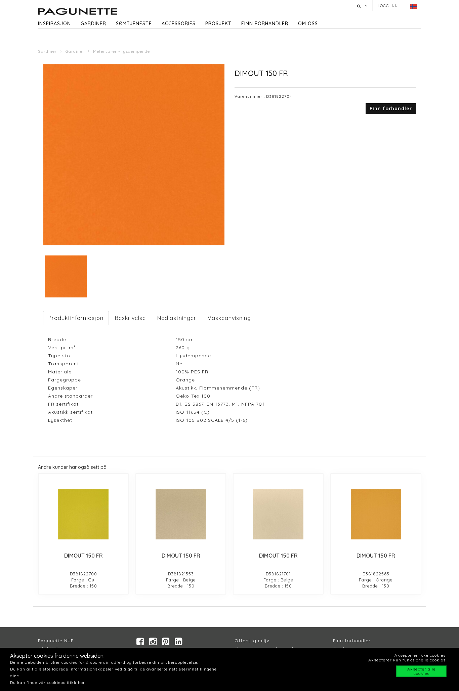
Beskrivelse (130, 318)
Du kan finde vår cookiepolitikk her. (48, 682)
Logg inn (388, 5)
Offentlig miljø (252, 640)
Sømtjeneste (134, 24)
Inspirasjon (54, 24)
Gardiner (93, 24)
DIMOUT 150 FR (83, 555)
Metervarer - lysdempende (121, 51)
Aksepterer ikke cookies (420, 655)
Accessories (179, 24)
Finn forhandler (264, 24)
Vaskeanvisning (229, 318)
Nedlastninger (176, 318)
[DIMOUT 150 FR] (83, 514)
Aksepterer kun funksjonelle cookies (407, 660)
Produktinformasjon (75, 318)
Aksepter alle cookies (421, 671)
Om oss (308, 24)
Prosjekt (218, 24)
